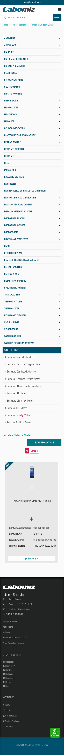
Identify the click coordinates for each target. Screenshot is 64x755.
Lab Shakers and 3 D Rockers (20, 197)
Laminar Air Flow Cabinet (18, 204)
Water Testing (19, 24)
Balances (9, 52)
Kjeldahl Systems (14, 176)
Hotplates (9, 156)
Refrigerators (11, 273)
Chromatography (13, 79)
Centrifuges (10, 72)
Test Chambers (12, 294)
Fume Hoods (10, 114)
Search (57, 18)
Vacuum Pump (11, 322)
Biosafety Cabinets (14, 66)
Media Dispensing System (18, 211)
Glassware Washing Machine (20, 135)
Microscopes (11, 232)
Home (5, 24)
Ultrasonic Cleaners (15, 315)
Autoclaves (10, 45)
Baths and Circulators (16, 59)
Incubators (10, 170)
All (27, 450)
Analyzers (9, 38)
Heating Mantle (12, 142)
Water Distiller (12, 336)
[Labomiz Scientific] (19, 9)
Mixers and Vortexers (16, 239)
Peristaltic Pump (13, 253)
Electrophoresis (13, 93)
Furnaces (9, 121)
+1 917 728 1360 (23, 604)
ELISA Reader (11, 100)
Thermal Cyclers (13, 301)
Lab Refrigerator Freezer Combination (25, 190)
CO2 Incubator (12, 86)
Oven (7, 246)
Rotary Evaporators (15, 280)
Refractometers (13, 267)
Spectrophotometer (15, 287)
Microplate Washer (14, 225)
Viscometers (11, 329)
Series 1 (34, 450)
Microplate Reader (14, 218)
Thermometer (11, 308)
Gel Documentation (14, 128)
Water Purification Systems (19, 343)
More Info (33, 558)
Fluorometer (11, 107)
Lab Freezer (10, 183)
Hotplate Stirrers (14, 149)
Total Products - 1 (44, 442)
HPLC (6, 163)
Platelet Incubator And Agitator (21, 260)
